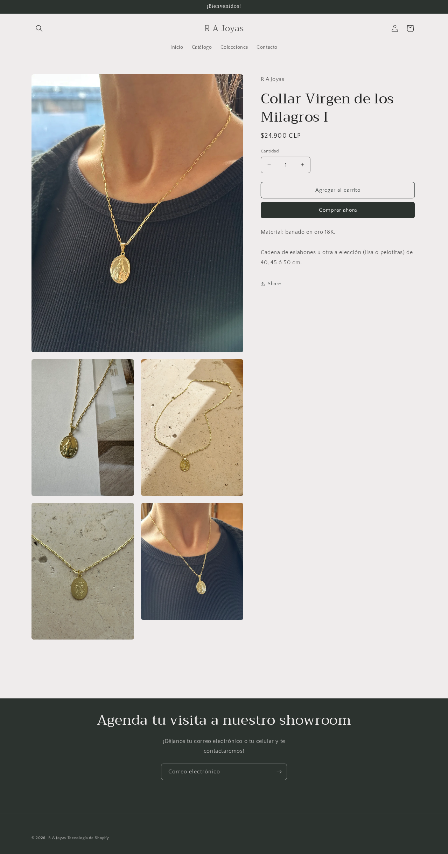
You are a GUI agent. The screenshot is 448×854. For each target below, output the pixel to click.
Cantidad (270, 150)
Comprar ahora (338, 210)
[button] (39, 28)
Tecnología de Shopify (88, 838)
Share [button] (274, 284)
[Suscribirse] (279, 772)
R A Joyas (57, 838)
